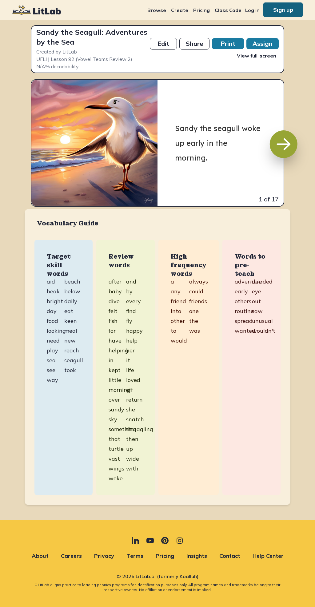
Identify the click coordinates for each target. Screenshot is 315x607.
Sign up (283, 9)
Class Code (228, 10)
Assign (263, 43)
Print (228, 43)
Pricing (201, 10)
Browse (156, 10)
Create (179, 10)
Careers (71, 555)
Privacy (104, 555)
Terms (134, 555)
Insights (196, 555)
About (40, 555)
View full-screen (256, 56)
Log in (252, 10)
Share (194, 43)
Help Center (268, 555)
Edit (163, 43)
